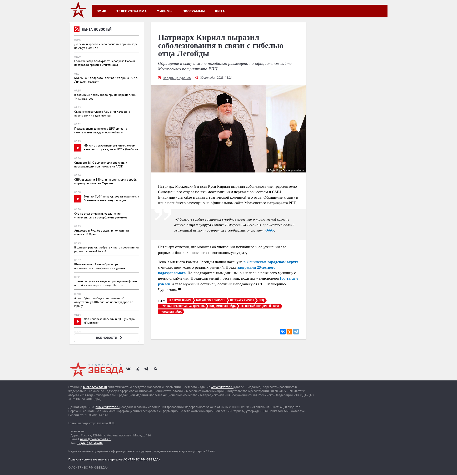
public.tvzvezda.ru (95, 387)
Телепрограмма (131, 11)
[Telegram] (296, 331)
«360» (269, 230)
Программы (194, 11)
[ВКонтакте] (283, 331)
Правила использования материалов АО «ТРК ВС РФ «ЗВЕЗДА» (114, 459)
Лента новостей (97, 29)
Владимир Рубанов (177, 78)
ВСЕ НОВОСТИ (106, 337)
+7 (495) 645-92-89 (90, 443)
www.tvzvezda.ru (222, 387)
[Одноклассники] (289, 331)
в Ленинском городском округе (270, 261)
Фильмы (165, 11)
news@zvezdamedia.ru (95, 439)
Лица (220, 11)
